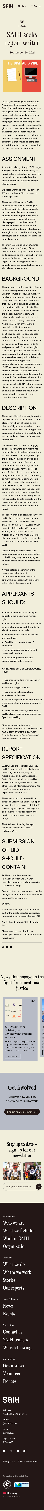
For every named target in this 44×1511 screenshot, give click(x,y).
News (8, 1306)
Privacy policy (9, 1461)
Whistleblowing (17, 1348)
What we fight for (19, 1231)
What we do (14, 1264)
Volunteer (12, 1373)
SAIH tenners (15, 1340)
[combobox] (22, 6)
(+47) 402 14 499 (10, 1423)
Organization (15, 1246)
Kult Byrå (24, 1476)
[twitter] (3, 947)
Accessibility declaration (28, 1461)
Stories (9, 1280)
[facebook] (7, 947)
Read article (12, 1056)
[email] (11, 947)
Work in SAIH (16, 1238)
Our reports (13, 1288)
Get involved (14, 1366)
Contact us (12, 1332)
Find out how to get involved (22, 1112)
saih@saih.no (8, 1433)
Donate (9, 1381)
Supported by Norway (11, 1497)
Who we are (13, 1223)
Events (9, 1314)
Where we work (17, 1272)
